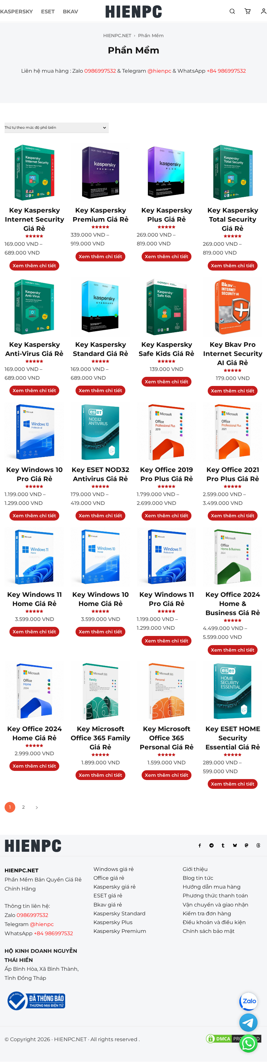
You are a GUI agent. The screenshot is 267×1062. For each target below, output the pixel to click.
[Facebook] (199, 845)
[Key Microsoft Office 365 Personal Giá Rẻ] (166, 691)
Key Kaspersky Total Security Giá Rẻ (232, 219)
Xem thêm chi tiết (34, 266)
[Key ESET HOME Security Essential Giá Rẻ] (232, 691)
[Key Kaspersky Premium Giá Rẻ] (100, 172)
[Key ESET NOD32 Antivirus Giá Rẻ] (100, 432)
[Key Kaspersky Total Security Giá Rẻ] (232, 172)
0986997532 (100, 71)
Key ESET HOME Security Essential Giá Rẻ (232, 738)
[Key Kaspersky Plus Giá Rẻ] (166, 172)
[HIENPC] (133, 11)
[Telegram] (211, 845)
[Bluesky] (235, 845)
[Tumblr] (223, 845)
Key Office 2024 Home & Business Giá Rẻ (232, 604)
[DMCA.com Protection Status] (233, 1043)
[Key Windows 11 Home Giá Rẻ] (34, 557)
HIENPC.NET (117, 35)
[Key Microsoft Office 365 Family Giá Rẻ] (100, 691)
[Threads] (258, 845)
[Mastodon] (246, 845)
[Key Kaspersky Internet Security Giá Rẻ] (34, 172)
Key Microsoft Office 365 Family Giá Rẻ (100, 738)
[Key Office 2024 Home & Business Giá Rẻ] (232, 557)
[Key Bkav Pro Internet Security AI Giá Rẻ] (232, 307)
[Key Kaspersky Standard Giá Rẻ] (100, 307)
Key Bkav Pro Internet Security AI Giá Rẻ (232, 354)
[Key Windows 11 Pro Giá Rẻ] (166, 557)
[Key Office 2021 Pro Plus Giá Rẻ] (232, 432)
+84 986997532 (226, 71)
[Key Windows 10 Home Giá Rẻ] (100, 557)
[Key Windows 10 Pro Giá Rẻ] (34, 432)
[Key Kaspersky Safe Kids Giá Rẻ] (166, 307)
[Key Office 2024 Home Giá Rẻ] (34, 691)
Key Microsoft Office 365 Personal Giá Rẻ (167, 738)
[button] (232, 11)
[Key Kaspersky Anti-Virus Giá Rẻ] (34, 307)
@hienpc (159, 71)
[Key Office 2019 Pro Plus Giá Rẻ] (166, 432)
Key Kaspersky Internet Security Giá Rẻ (34, 219)
